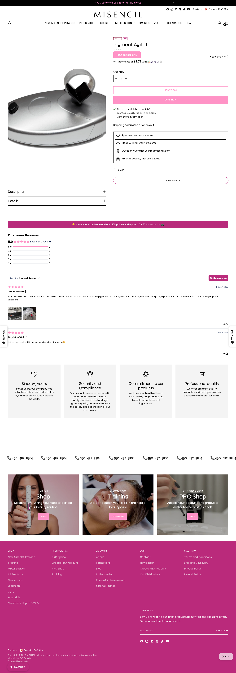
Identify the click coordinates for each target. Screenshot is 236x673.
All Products (15, 574)
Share (121, 170)
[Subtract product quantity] (116, 78)
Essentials (14, 597)
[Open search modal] (9, 23)
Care (11, 592)
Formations (103, 563)
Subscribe (222, 630)
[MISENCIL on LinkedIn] (176, 9)
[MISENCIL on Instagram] (171, 9)
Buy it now (170, 100)
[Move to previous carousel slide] (218, 437)
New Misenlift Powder (21, 557)
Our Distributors (150, 574)
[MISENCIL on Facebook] (167, 9)
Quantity (118, 72)
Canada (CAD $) (217, 9)
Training (13, 563)
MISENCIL (31, 655)
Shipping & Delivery (196, 563)
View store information (130, 116)
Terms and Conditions (198, 557)
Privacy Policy (192, 568)
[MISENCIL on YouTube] (188, 9)
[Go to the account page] (219, 23)
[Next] (173, 3)
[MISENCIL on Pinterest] (180, 9)
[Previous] (62, 3)
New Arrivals (15, 580)
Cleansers (14, 586)
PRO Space (59, 557)
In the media (104, 574)
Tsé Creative (26, 658)
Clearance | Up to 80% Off (24, 603)
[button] (170, 62)
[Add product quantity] (126, 78)
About (100, 557)
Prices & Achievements (110, 580)
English (196, 9)
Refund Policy (192, 574)
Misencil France (106, 586)
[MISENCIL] (118, 15)
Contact (145, 557)
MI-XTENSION (16, 568)
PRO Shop (58, 568)
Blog (98, 568)
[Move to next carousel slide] (225, 437)
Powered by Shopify (18, 661)
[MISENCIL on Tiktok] (184, 9)
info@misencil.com (159, 150)
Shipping (118, 125)
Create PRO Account (65, 563)
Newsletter (147, 563)
